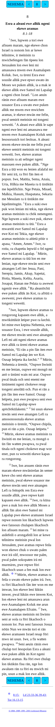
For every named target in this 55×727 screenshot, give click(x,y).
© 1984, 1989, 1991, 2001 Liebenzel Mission (27, 711)
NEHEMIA (15, 4)
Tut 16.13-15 (15, 699)
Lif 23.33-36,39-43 (34, 695)
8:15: (16, 695)
